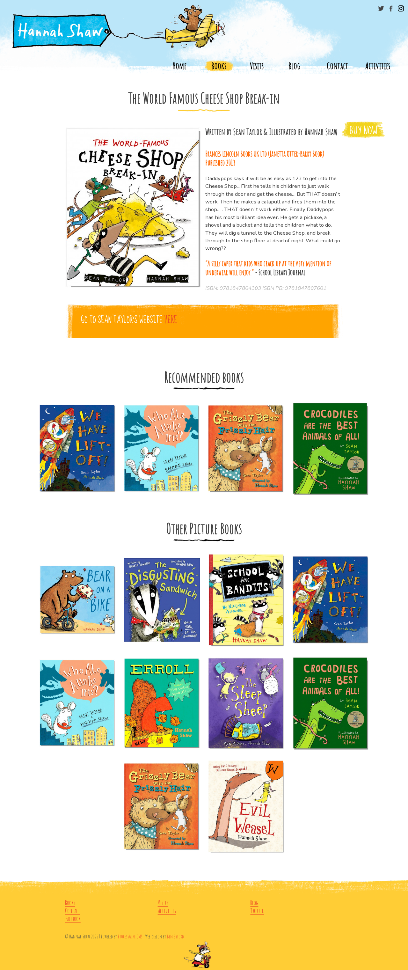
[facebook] (391, 8)
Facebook (73, 919)
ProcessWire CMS (130, 936)
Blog (294, 65)
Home (179, 65)
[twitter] (381, 8)
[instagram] (401, 8)
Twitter (257, 911)
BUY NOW (363, 130)
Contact (337, 65)
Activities (377, 65)
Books (218, 65)
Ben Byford (175, 936)
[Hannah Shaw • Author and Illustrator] (204, 25)
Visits (257, 65)
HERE (170, 320)
